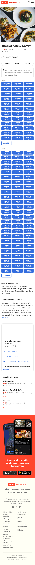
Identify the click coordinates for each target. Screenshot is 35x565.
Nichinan (6, 401)
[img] (2, 51)
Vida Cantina (8, 381)
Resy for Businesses (21, 518)
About (7, 489)
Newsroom (25, 489)
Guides (5, 529)
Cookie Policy (10, 559)
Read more (4, 317)
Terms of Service (22, 557)
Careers (15, 489)
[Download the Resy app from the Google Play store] (25, 473)
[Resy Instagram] (13, 507)
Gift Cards (6, 369)
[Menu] (32, 2)
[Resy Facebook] (20, 507)
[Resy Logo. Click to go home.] (5, 2)
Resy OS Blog (21, 524)
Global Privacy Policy (12, 557)
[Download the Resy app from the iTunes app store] (10, 473)
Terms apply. (5, 293)
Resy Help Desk (22, 526)
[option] (17, 24)
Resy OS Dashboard (21, 530)
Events (5, 526)
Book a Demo (21, 515)
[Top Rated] (6, 396)
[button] (29, 2)
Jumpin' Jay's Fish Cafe (12, 390)
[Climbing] (3, 396)
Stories (5, 534)
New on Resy (7, 524)
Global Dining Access (7, 541)
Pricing (20, 521)
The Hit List (6, 532)
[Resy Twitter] (17, 507)
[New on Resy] (3, 407)
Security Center (8, 548)
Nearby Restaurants (7, 515)
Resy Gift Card (7, 545)
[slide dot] (15, 39)
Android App (22, 492)
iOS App (11, 492)
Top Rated (6, 521)
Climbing (6, 519)
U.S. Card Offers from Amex (8, 537)
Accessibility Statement (21, 559)
